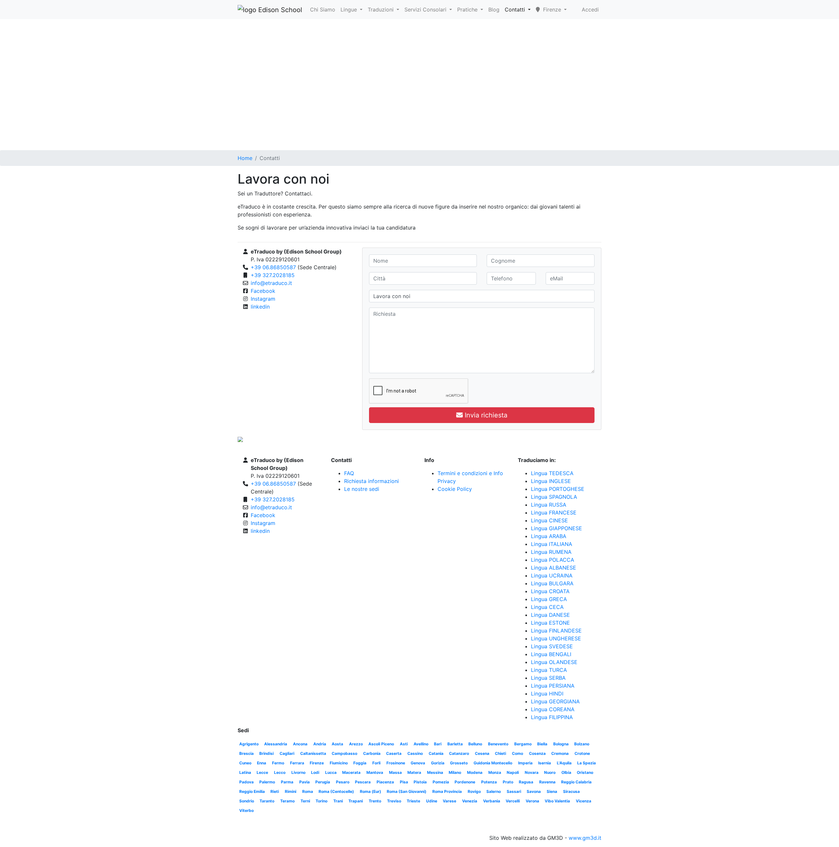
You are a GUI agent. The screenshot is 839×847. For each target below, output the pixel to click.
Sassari (514, 791)
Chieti (500, 753)
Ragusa (526, 781)
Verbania (491, 800)
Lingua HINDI (547, 693)
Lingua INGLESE (551, 481)
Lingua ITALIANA (551, 544)
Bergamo (523, 743)
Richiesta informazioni (371, 481)
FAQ (349, 473)
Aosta (337, 743)
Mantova (374, 772)
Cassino (415, 753)
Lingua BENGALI (551, 654)
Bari (437, 743)
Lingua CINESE (549, 520)
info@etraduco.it (271, 283)
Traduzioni (381, 9)
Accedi (590, 9)
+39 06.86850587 (273, 267)
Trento (375, 800)
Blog (493, 9)
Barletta (455, 743)
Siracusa (571, 791)
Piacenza (385, 781)
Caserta (393, 753)
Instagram (263, 298)
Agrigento (249, 743)
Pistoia (420, 781)
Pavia (304, 781)
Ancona (300, 743)
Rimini (290, 791)
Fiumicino (339, 762)
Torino (321, 800)
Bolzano (581, 743)
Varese (449, 800)
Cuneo (245, 762)
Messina (435, 772)
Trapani (355, 800)
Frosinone (395, 762)
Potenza (489, 781)
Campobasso (344, 753)
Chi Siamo (322, 9)
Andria (319, 743)
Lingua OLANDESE (554, 662)
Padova (246, 781)
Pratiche (468, 9)
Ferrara (297, 762)
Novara (531, 772)
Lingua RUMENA (551, 552)
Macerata (351, 772)
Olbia (566, 772)
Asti (404, 743)
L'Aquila (564, 762)
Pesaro (342, 781)
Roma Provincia (447, 791)
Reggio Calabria (576, 781)
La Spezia (586, 762)
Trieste (413, 800)
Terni (305, 800)
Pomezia (441, 781)
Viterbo (246, 810)
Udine (431, 800)
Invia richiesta (485, 415)
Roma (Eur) (370, 791)
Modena (474, 772)
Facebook (263, 291)
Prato (508, 781)
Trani (338, 800)
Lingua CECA (547, 607)
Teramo (287, 800)
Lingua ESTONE (550, 622)
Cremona (560, 753)
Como (517, 753)
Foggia (359, 762)
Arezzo (356, 743)
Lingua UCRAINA (552, 575)
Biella (542, 743)
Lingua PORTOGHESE (557, 489)
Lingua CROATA (550, 591)
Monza (494, 772)
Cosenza (537, 753)
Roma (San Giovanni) (406, 791)
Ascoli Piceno (381, 743)
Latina (245, 772)
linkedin (260, 306)
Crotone (582, 753)
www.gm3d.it (585, 838)
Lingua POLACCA (552, 559)
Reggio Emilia (252, 791)
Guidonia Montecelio (493, 762)
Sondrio (246, 800)
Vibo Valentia (557, 800)
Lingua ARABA (548, 536)
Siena (552, 791)
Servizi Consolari (426, 9)
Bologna (561, 743)
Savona (534, 791)
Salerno (493, 791)
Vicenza (583, 800)
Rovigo (474, 791)
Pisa (404, 781)
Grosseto (459, 762)
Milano (455, 772)
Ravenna (547, 781)
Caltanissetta (313, 753)
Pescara (363, 781)
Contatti (516, 9)
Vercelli (513, 800)
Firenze (317, 762)
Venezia (469, 800)
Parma (287, 781)
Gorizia (437, 762)
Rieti (274, 791)
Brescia (246, 753)
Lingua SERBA (548, 678)
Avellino (421, 743)
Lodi (315, 772)
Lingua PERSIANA (553, 685)
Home (245, 158)
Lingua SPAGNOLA (554, 497)
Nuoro (550, 772)
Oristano (585, 772)
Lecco (279, 772)
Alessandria (275, 743)
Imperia (525, 762)
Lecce (262, 772)
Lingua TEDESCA (552, 473)
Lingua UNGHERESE (556, 638)
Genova (418, 762)
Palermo (267, 781)
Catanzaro (459, 753)
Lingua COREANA (553, 709)
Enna (261, 762)
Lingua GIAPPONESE (556, 528)
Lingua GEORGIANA (555, 701)
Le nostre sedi (361, 489)
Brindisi (266, 753)
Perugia (322, 781)
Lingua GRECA (549, 599)
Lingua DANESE (550, 615)
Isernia (544, 762)
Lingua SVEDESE (552, 646)
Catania (436, 753)
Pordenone (465, 781)
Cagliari (287, 753)
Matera (414, 772)
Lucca (331, 772)
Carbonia (371, 753)
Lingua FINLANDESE (556, 630)
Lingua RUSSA (548, 504)
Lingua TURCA (549, 670)
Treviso (394, 800)
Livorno (298, 772)
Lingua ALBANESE (553, 567)
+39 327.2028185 (273, 275)
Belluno (475, 743)
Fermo (278, 762)
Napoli (513, 772)
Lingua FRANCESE (553, 512)
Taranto (267, 800)
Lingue (350, 9)
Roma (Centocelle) (336, 791)
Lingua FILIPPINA (552, 717)
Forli (376, 762)
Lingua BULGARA (552, 583)
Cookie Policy (455, 489)
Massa (395, 772)
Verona (532, 800)
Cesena (482, 753)
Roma (307, 791)
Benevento (498, 743)
